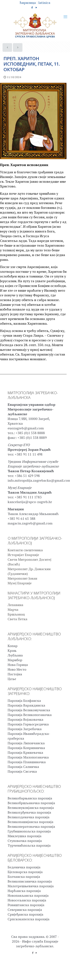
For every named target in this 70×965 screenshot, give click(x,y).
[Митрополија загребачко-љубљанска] (35, 26)
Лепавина (15, 605)
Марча (13, 609)
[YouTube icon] (36, 7)
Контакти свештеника (25, 550)
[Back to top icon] (63, 958)
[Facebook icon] (32, 7)
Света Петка (17, 619)
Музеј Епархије (20, 583)
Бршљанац (16, 614)
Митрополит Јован (22, 578)
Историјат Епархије (23, 554)
